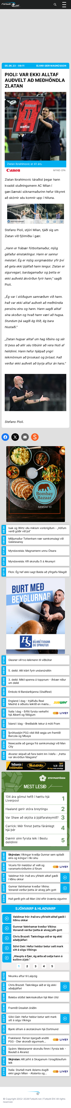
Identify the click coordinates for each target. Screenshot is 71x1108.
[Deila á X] (15, 437)
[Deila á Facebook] (5, 437)
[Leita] (55, 4)
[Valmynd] (64, 4)
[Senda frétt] (25, 437)
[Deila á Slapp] (35, 437)
